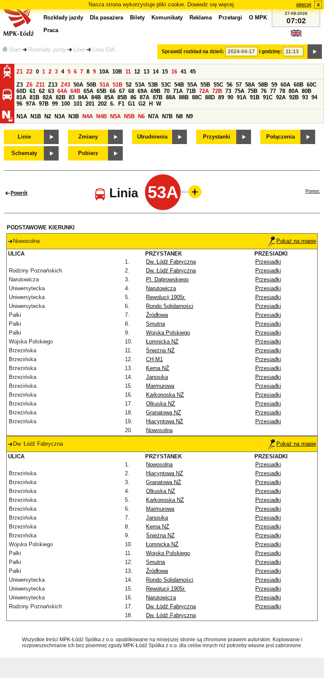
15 (165, 71)
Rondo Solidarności (169, 306)
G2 (142, 104)
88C (197, 97)
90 (230, 97)
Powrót (19, 193)
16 (174, 71)
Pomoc (312, 190)
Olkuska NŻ (160, 403)
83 (72, 97)
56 (229, 85)
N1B (35, 116)
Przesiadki (268, 262)
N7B (167, 116)
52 (129, 85)
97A (30, 104)
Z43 (65, 85)
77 (273, 91)
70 (167, 91)
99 (55, 104)
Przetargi (230, 17)
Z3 (19, 85)
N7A (153, 116)
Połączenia (280, 136)
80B (306, 91)
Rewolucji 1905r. (166, 297)
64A (62, 91)
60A (285, 85)
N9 (189, 116)
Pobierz (88, 153)
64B (75, 91)
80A (293, 91)
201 (90, 104)
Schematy (24, 153)
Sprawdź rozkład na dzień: (193, 51)
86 (133, 97)
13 (146, 71)
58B (263, 85)
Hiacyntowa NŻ (164, 421)
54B (179, 85)
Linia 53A (103, 49)
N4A (87, 116)
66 (113, 91)
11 (128, 71)
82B (60, 97)
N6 (141, 116)
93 (305, 97)
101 (77, 104)
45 (193, 71)
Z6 (29, 85)
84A (83, 97)
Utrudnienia (152, 136)
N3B (73, 116)
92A (281, 97)
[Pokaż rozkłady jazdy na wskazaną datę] (315, 51)
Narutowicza (161, 288)
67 (122, 91)
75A (239, 91)
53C (166, 85)
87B (157, 97)
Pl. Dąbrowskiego (167, 279)
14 (156, 71)
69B (155, 91)
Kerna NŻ (157, 368)
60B (298, 85)
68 (131, 91)
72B (217, 91)
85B (122, 97)
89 (221, 97)
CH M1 (154, 359)
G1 (131, 104)
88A (171, 97)
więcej (303, 4)
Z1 (19, 71)
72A (204, 91)
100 (65, 104)
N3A (59, 116)
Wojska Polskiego (168, 332)
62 (42, 91)
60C (311, 85)
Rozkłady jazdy (47, 49)
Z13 (52, 85)
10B (117, 71)
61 (32, 91)
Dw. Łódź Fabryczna (171, 262)
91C (268, 97)
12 (137, 71)
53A (140, 85)
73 (228, 91)
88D (210, 97)
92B (294, 97)
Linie (79, 49)
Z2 (29, 71)
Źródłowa (157, 315)
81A (21, 97)
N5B (129, 116)
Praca (50, 30)
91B (254, 97)
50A (78, 85)
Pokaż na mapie (296, 241)
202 (102, 104)
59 (274, 85)
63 (51, 91)
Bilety (137, 17)
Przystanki (216, 136)
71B (191, 91)
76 (264, 91)
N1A (21, 116)
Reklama (200, 17)
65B (101, 91)
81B (34, 97)
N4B (101, 116)
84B (96, 97)
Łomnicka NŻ (162, 341)
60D (21, 91)
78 (282, 91)
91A (241, 97)
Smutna (155, 324)
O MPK (258, 17)
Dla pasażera (106, 17)
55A (192, 85)
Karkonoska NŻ (165, 395)
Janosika (157, 377)
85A (109, 97)
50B (91, 85)
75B (252, 91)
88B (184, 97)
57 (239, 85)
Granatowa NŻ (163, 412)
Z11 (40, 85)
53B (153, 85)
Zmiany (88, 136)
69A (142, 91)
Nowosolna (159, 430)
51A (104, 85)
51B (117, 85)
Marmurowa (160, 386)
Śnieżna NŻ (160, 350)
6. (112, 104)
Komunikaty (167, 17)
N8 (179, 116)
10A (104, 71)
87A (144, 97)
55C (218, 85)
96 (19, 104)
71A (178, 91)
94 (314, 97)
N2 (47, 116)
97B (44, 104)
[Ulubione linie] (192, 191)
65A (88, 91)
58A (250, 85)
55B (205, 85)
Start (15, 49)
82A (47, 97)
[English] (296, 35)
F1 (121, 104)
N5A (115, 116)
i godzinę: (270, 51)
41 (183, 71)
